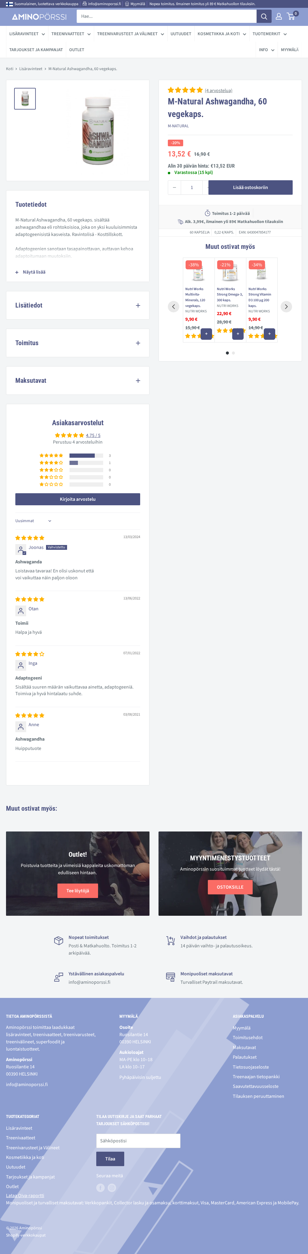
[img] (29, 538)
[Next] (286, 306)
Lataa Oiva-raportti (25, 1195)
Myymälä (138, 4)
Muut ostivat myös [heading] (230, 246)
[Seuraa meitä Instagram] (112, 1187)
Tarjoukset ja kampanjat (36, 50)
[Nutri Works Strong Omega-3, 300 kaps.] (230, 271)
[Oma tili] (279, 16)
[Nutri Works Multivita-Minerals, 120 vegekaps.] (198, 271)
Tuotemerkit (266, 34)
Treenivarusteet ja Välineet (127, 34)
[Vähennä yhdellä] (174, 187)
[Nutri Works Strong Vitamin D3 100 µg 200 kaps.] (261, 271)
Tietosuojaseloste (251, 1067)
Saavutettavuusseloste (256, 1086)
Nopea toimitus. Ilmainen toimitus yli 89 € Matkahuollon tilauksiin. (202, 4)
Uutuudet (181, 34)
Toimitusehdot (248, 1037)
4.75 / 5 (93, 435)
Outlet (76, 50)
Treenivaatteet (67, 34)
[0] (291, 16)
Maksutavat (244, 1047)
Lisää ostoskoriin (250, 187)
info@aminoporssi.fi (104, 4)
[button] (186, 90)
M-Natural (178, 126)
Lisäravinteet (23, 34)
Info (263, 50)
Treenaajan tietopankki (256, 1076)
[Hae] (264, 16)
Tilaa (110, 1159)
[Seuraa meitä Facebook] (100, 1187)
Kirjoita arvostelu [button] (78, 499)
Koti (9, 69)
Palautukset (245, 1057)
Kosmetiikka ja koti (219, 34)
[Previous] (173, 306)
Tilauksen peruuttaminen (258, 1096)
